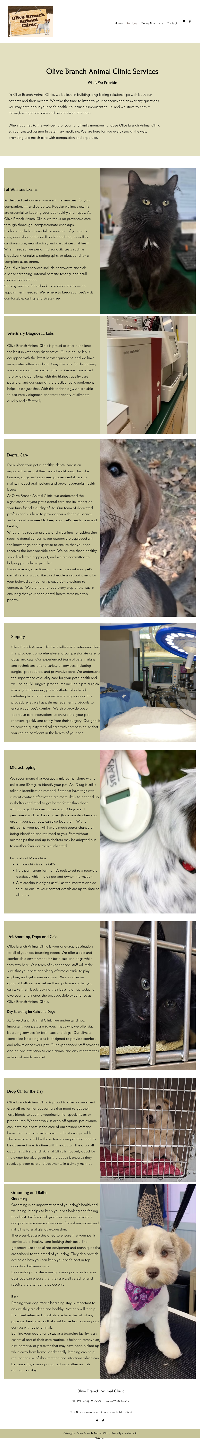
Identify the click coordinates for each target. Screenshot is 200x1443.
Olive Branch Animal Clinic (100, 1391)
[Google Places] (184, 21)
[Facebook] (190, 21)
